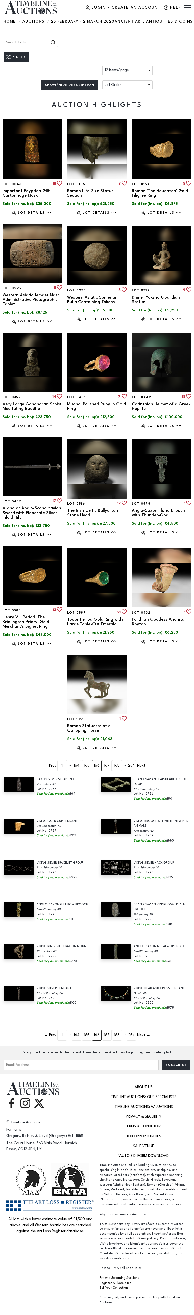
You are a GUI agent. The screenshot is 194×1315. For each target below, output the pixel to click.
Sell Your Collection (114, 1287)
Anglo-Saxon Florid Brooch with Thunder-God (158, 512)
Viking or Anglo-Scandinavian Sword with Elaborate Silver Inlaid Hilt (32, 513)
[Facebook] (11, 1103)
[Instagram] (25, 1103)
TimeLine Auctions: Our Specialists (143, 1097)
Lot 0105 (76, 184)
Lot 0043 (12, 184)
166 (97, 765)
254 (131, 765)
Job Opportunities (143, 1136)
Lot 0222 (12, 288)
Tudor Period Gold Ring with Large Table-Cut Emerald (95, 621)
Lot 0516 (76, 503)
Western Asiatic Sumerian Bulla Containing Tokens (92, 299)
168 (117, 765)
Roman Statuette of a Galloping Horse (89, 728)
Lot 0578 (141, 503)
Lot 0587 (76, 612)
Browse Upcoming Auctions (119, 1278)
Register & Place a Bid (116, 1283)
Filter (19, 57)
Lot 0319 (141, 290)
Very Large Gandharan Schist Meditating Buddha (32, 406)
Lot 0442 (141, 397)
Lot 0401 (76, 397)
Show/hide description (69, 85)
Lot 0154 (141, 184)
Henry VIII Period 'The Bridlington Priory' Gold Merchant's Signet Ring (26, 622)
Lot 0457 (12, 501)
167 (107, 765)
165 (86, 765)
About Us (144, 1087)
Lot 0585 (12, 610)
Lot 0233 (76, 290)
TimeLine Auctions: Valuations (144, 1107)
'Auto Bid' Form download (143, 1156)
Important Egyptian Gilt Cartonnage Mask (26, 193)
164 (76, 765)
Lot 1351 (75, 719)
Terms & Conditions (143, 1126)
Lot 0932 (141, 612)
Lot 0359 (12, 397)
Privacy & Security (143, 1116)
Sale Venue (143, 1146)
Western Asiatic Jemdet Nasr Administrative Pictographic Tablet (31, 299)
